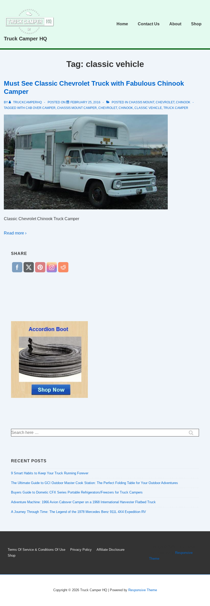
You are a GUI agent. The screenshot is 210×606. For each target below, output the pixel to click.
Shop (196, 24)
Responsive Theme (142, 590)
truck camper (175, 108)
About (175, 24)
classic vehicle (148, 108)
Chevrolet (165, 102)
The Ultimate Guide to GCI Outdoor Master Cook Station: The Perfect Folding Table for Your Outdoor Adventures (94, 483)
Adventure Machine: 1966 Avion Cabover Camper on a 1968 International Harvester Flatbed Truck (83, 502)
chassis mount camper (77, 108)
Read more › (15, 233)
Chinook (126, 108)
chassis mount (141, 102)
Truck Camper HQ (25, 38)
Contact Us (149, 24)
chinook (183, 102)
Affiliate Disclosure (110, 550)
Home (122, 24)
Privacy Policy (81, 550)
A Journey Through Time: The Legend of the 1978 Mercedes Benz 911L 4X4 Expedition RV (78, 512)
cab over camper (41, 108)
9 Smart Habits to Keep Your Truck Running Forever (49, 473)
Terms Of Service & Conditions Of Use (36, 550)
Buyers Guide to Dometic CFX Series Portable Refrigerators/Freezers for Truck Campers (77, 492)
